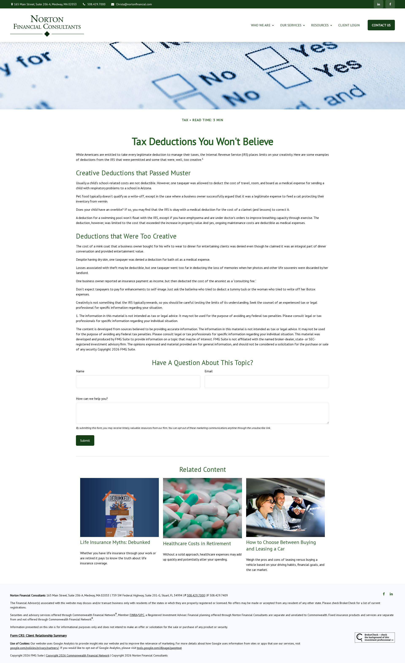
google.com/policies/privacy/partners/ (34, 648)
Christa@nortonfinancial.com (134, 4)
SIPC (141, 615)
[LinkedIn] (378, 4)
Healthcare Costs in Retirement (197, 543)
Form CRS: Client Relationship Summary (38, 635)
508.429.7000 (96, 4)
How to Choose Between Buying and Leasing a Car (281, 545)
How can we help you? (92, 398)
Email (209, 371)
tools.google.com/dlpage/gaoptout (159, 648)
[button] (260, 25)
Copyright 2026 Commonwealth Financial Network (77, 655)
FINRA (133, 615)
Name (80, 371)
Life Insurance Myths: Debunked (115, 542)
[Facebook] (390, 4)
